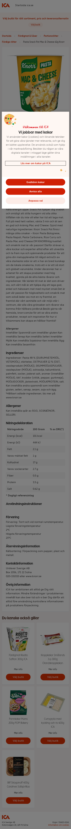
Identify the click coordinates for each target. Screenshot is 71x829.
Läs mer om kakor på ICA (36, 163)
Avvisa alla (35, 191)
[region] (35, 160)
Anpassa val (35, 200)
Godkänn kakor (35, 182)
